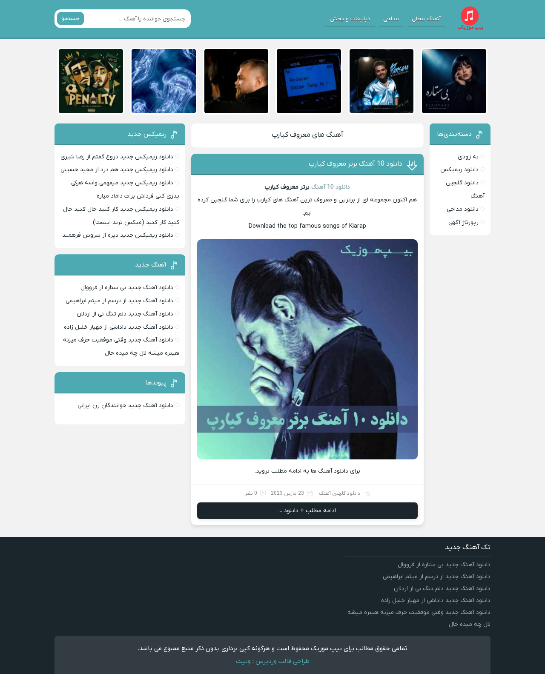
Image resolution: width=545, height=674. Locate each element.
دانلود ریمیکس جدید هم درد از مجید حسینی (116, 170)
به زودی (468, 157)
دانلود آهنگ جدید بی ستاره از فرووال (126, 288)
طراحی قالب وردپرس (282, 661)
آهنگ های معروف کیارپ (307, 135)
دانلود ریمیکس (459, 170)
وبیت (243, 661)
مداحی (391, 19)
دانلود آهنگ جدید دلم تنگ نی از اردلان (125, 314)
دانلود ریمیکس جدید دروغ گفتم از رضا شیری (116, 157)
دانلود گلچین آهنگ (339, 493)
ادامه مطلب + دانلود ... (307, 511)
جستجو (70, 18)
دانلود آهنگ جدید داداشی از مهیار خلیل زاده (118, 327)
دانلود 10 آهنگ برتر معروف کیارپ (355, 164)
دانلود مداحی (463, 209)
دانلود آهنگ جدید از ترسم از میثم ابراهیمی (119, 301)
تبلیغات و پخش (350, 19)
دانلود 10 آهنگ (330, 187)
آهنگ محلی (426, 19)
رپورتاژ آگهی (463, 222)
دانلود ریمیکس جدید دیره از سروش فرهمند (117, 235)
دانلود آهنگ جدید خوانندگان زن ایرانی (125, 406)
